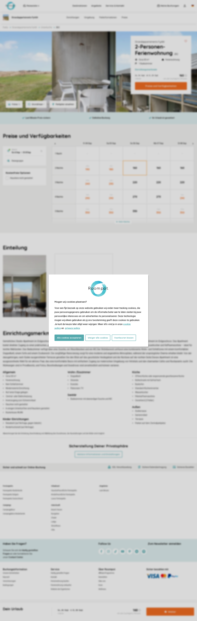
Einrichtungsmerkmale (146, 69)
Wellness (102, 589)
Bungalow (55, 514)
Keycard (6, 577)
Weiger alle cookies (98, 337)
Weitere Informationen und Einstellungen (98, 454)
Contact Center (16, 557)
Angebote (96, 5)
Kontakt (54, 577)
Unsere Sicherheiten (11, 573)
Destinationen (80, 5)
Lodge (53, 522)
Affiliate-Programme (106, 573)
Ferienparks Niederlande (12, 490)
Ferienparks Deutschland (13, 499)
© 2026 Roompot (125, 607)
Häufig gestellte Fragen (60, 573)
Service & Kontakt (115, 5)
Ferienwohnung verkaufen (61, 585)
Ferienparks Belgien (11, 495)
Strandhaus (55, 526)
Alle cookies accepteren (69, 337)
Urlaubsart (55, 486)
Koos (100, 585)
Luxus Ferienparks (58, 499)
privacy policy (72, 328)
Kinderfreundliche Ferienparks (63, 495)
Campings (7, 505)
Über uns (102, 581)
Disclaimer (102, 607)
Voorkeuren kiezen (124, 337)
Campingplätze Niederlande (14, 514)
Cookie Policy (89, 607)
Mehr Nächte (124, 222)
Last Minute (104, 490)
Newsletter (102, 577)
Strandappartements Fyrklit (150, 41)
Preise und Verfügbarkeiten (161, 86)
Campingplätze (9, 510)
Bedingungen (8, 585)
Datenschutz (76, 607)
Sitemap (112, 607)
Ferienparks (8, 486)
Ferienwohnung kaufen (60, 581)
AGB (66, 607)
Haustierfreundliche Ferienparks (64, 490)
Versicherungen (9, 581)
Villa (53, 530)
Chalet (53, 518)
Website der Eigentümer (60, 589)
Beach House (56, 510)
